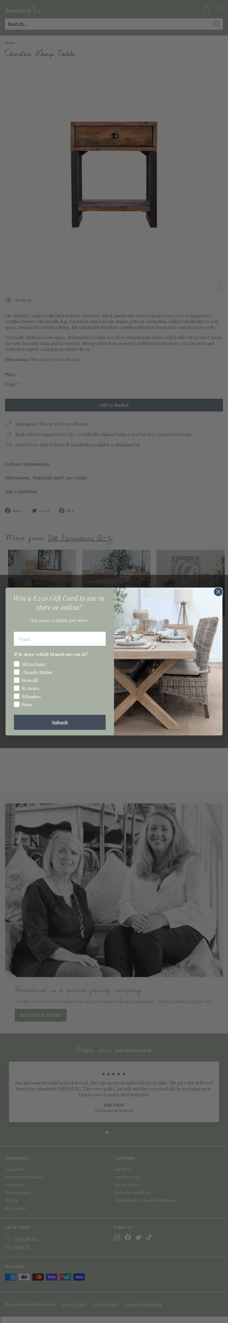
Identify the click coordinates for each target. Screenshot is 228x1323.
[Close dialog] (218, 592)
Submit (60, 722)
